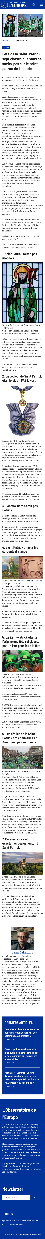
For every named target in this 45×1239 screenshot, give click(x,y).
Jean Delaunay (22, 40)
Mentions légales (30, 1220)
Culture (6, 47)
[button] (34, 4)
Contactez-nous (16, 1224)
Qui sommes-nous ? (11, 1220)
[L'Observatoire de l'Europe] (14, 4)
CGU (4, 1224)
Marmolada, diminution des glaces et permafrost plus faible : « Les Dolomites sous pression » (22, 1032)
